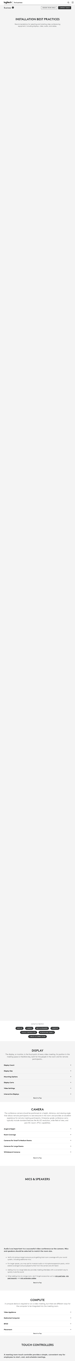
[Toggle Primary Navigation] (72, 2)
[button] (9, 7)
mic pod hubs (60, 1276)
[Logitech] (14, 2)
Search (68, 2)
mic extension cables (28, 1278)
